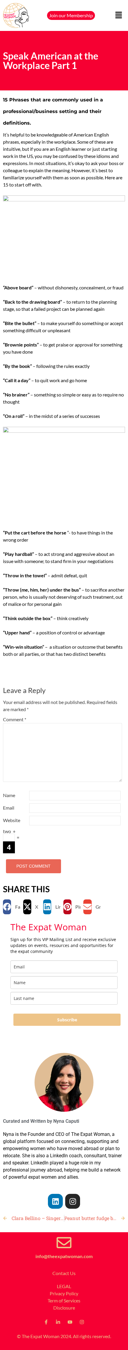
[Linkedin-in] (58, 1322)
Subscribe (67, 1020)
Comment (14, 719)
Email (8, 807)
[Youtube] (70, 1322)
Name (9, 795)
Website (11, 820)
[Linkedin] (55, 1201)
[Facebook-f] (46, 1322)
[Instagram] (72, 1201)
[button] (119, 15)
